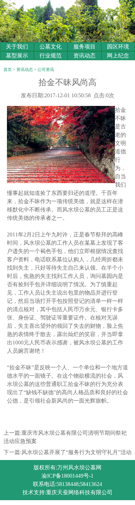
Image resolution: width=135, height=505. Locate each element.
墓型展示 (17, 55)
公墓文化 (50, 46)
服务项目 (84, 46)
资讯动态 (84, 55)
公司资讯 (45, 69)
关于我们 (17, 46)
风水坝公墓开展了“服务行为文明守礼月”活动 (76, 452)
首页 (7, 69)
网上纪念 (118, 55)
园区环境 (118, 46)
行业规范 (50, 55)
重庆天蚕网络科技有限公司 (79, 492)
